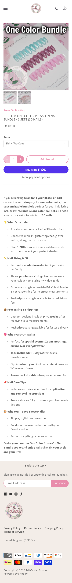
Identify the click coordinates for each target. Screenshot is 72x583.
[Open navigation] (5, 8)
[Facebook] (5, 494)
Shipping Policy (54, 528)
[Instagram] (16, 494)
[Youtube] (10, 494)
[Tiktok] (21, 494)
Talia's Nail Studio (36, 570)
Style (6, 137)
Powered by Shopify (15, 573)
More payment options (36, 177)
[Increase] (20, 159)
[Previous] (7, 56)
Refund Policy (32, 528)
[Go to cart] (65, 8)
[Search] (57, 8)
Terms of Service (13, 532)
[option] (36, 56)
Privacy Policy (11, 528)
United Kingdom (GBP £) (18, 540)
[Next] (64, 56)
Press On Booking (14, 110)
